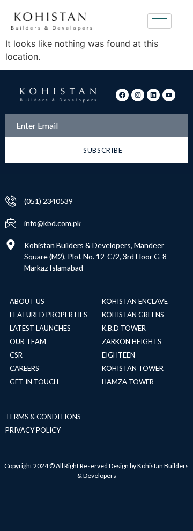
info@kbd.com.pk (52, 223)
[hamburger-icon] (159, 21)
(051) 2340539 (48, 201)
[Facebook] (122, 95)
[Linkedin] (153, 95)
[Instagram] (137, 95)
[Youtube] (168, 95)
